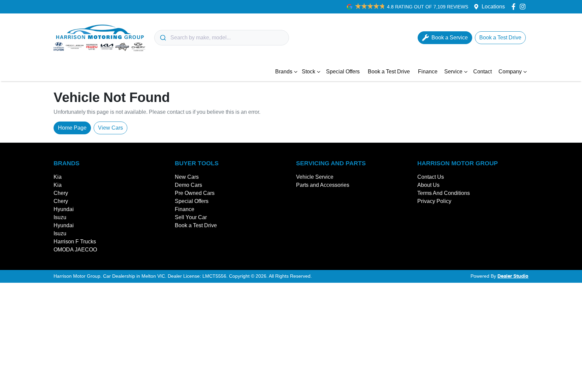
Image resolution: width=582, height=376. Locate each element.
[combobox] (221, 37)
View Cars (110, 128)
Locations (493, 6)
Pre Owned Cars (195, 193)
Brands (283, 71)
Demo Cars (188, 185)
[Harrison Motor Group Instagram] (523, 6)
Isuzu (60, 217)
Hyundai (64, 209)
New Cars (187, 177)
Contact (482, 71)
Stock (308, 71)
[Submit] (162, 37)
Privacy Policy (434, 201)
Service (453, 71)
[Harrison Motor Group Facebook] (514, 6)
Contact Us (430, 177)
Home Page (72, 128)
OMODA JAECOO (75, 249)
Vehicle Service (314, 177)
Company (510, 71)
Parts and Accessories (322, 185)
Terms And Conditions (443, 193)
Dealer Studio (512, 276)
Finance (428, 71)
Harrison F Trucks (75, 241)
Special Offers (343, 71)
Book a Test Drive (389, 71)
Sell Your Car (191, 217)
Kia (58, 177)
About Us (428, 185)
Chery (61, 193)
